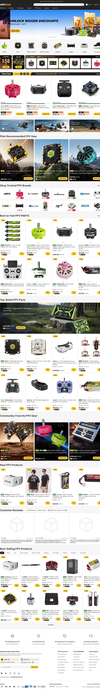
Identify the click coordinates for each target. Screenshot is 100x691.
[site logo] (5, 4)
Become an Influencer (79, 662)
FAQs (90, 670)
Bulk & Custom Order (78, 667)
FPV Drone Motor (62, 654)
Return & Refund (93, 662)
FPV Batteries (61, 667)
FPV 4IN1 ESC (61, 656)
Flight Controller (62, 659)
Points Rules (76, 659)
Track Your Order (93, 656)
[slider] (29, 538)
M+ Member (76, 656)
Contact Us (92, 654)
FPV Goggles (61, 664)
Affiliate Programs (77, 664)
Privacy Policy (92, 664)
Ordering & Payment (94, 659)
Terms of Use (92, 667)
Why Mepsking (77, 654)
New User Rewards (78, 670)
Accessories (61, 672)
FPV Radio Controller (63, 662)
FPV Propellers (61, 670)
